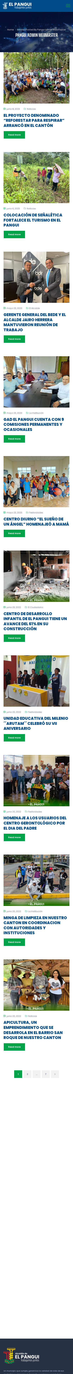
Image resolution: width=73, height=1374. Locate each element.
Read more (14, 134)
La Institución (36, 412)
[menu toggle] (68, 6)
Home (10, 29)
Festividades (36, 512)
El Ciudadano (35, 607)
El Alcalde (34, 308)
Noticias (31, 108)
